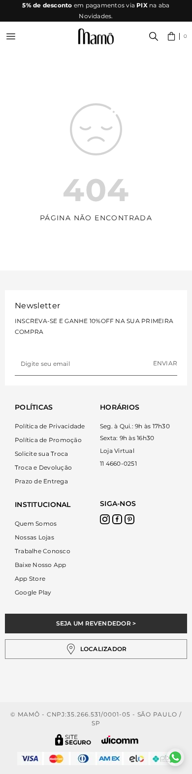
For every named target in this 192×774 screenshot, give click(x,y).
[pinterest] (129, 519)
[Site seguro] (73, 740)
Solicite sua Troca (41, 453)
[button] (177, 36)
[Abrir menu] (11, 36)
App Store (30, 578)
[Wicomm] (119, 740)
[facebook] (117, 519)
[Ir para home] (96, 37)
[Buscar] (153, 36)
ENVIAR (165, 363)
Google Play (33, 592)
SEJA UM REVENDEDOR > (96, 623)
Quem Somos (36, 523)
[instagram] (105, 519)
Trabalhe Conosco (42, 551)
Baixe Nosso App (40, 564)
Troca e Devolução (43, 467)
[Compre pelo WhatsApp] (175, 757)
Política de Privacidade (50, 426)
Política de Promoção (48, 440)
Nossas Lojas (34, 537)
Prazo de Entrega (41, 481)
